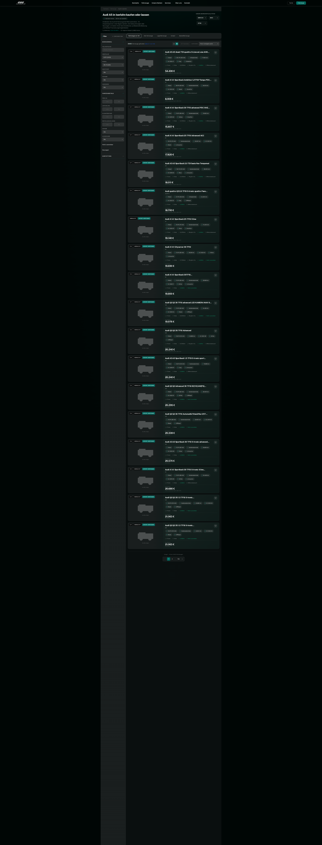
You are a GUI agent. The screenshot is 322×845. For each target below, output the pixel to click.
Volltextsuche (106, 46)
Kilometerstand (107, 113)
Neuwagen (105, 150)
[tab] (134, 36)
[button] (169, 3)
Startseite (135, 3)
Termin (291, 3)
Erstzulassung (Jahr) (108, 121)
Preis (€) (104, 98)
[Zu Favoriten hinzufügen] (215, 52)
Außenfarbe (106, 136)
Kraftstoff (105, 69)
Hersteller (105, 54)
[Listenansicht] (177, 43)
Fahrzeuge (145, 3)
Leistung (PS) (106, 105)
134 (179, 559)
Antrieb (104, 128)
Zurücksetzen (118, 36)
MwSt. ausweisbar (107, 144)
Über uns (178, 3)
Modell (104, 61)
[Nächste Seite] (182, 559)
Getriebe (104, 76)
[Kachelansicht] (174, 43)
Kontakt (187, 3)
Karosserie (105, 84)
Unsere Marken (157, 3)
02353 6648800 (114, 30)
